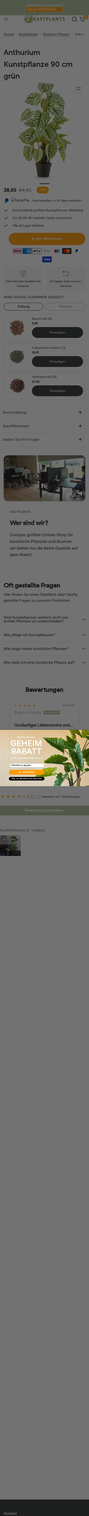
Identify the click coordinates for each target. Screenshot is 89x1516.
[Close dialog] (88, 731)
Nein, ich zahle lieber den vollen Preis (27, 779)
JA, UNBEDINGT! (26, 772)
